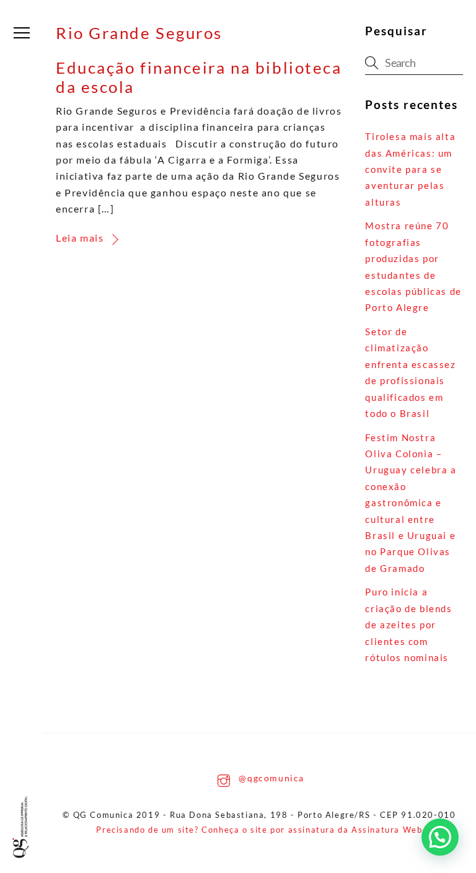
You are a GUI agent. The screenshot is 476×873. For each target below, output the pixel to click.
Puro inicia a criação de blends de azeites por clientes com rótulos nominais (408, 624)
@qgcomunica (270, 778)
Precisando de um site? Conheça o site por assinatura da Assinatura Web (259, 830)
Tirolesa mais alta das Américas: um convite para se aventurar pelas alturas (410, 169)
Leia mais (80, 237)
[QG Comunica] (23, 827)
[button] (440, 837)
